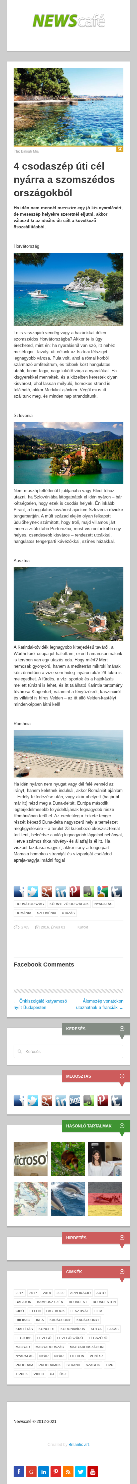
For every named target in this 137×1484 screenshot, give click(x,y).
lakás (113, 1329)
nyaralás (103, 904)
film (98, 1311)
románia (23, 913)
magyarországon (86, 1347)
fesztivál (79, 1311)
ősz (63, 1374)
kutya (96, 1329)
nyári (59, 1356)
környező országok (69, 904)
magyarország (50, 1347)
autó (101, 1293)
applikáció (80, 1293)
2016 (20, 1293)
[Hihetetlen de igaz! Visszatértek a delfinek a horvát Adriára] (68, 1198)
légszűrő (98, 1338)
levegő (44, 1338)
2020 (61, 1293)
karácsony (60, 1320)
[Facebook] (19, 1471)
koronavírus (73, 1329)
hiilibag (23, 1320)
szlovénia (46, 913)
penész (96, 1356)
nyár (44, 1356)
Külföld (82, 927)
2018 (47, 1293)
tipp (109, 1365)
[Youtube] (92, 1471)
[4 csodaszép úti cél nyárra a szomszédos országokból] (68, 107)
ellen (35, 1311)
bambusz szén (50, 1302)
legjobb (24, 1338)
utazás (68, 913)
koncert (47, 1329)
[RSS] (68, 1471)
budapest (78, 1302)
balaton (23, 1302)
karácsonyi (87, 1320)
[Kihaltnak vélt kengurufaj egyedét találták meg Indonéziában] (68, 1158)
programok (50, 1365)
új (52, 1374)
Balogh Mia (30, 151)
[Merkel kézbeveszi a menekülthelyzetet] (105, 1198)
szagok (93, 1365)
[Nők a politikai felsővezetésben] (105, 1158)
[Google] (31, 1471)
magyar (23, 1347)
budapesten (104, 1302)
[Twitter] (80, 1471)
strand (73, 1365)
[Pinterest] (56, 1471)
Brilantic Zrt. (79, 1444)
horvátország (30, 904)
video (39, 1374)
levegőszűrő (70, 1338)
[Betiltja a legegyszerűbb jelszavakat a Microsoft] (31, 1158)
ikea (40, 1320)
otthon (77, 1356)
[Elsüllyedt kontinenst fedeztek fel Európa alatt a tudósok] (31, 1198)
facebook (55, 1311)
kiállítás (24, 1329)
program (24, 1365)
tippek (22, 1374)
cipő (20, 1311)
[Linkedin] (43, 1471)
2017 (33, 1293)
